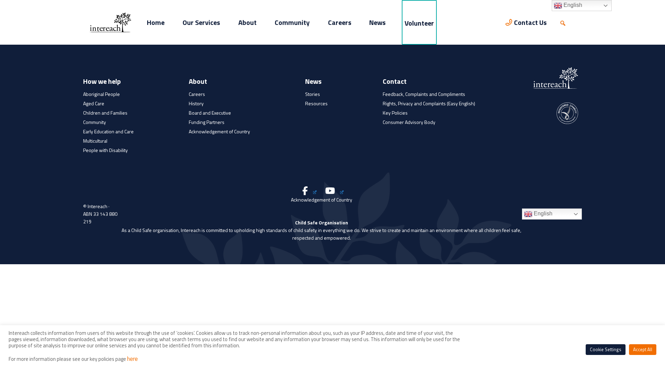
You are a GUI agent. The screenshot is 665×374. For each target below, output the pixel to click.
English (542, 213)
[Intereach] (110, 21)
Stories (312, 94)
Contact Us (530, 22)
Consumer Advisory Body (409, 122)
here (132, 358)
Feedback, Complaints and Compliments (424, 94)
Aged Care (93, 103)
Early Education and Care (108, 131)
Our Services (201, 22)
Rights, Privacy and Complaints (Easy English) (429, 103)
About (247, 22)
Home (156, 22)
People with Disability (105, 150)
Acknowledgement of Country (219, 131)
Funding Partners (206, 122)
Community (292, 22)
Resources (316, 103)
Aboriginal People (101, 94)
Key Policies (395, 112)
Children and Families (105, 112)
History (196, 103)
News (377, 22)
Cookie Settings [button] (605, 349)
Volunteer (419, 23)
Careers (339, 22)
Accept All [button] (642, 349)
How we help (102, 82)
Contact (395, 82)
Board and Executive (210, 112)
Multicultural (95, 140)
